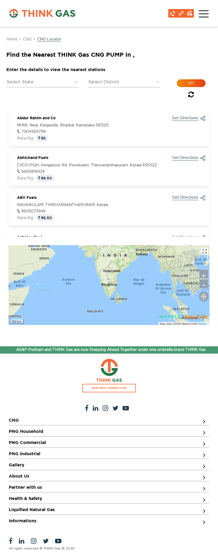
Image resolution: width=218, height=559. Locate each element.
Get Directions (185, 118)
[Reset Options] (191, 95)
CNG (27, 39)
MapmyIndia (190, 323)
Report (202, 323)
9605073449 (33, 211)
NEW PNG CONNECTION (109, 388)
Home (12, 39)
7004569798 (33, 132)
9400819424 (33, 172)
